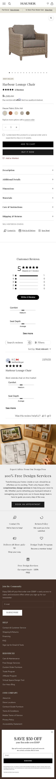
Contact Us (14, 524)
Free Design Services (28, 565)
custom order (29, 120)
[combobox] (39, 349)
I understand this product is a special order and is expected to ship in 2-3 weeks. (26, 136)
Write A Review (28, 297)
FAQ (4, 640)
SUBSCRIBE (28, 761)
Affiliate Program (10, 676)
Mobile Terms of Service (13, 715)
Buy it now (28, 152)
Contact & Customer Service (14, 627)
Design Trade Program (41, 544)
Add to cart (28, 144)
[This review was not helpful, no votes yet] (48, 416)
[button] (11, 158)
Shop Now (48, 10)
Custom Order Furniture (12, 667)
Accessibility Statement (12, 724)
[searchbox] (16, 342)
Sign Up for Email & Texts (13, 645)
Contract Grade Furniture (13, 706)
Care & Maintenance (11, 658)
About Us (6, 698)
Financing (6, 636)
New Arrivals (14, 10)
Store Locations (9, 702)
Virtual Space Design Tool (13, 680)
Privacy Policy (8, 719)
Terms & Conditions (11, 711)
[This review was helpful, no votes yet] (43, 416)
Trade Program (9, 671)
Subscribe (12, 612)
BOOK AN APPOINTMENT (28, 504)
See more (28, 333)
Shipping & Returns (11, 632)
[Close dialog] (52, 732)
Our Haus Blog (9, 684)
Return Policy (41, 524)
